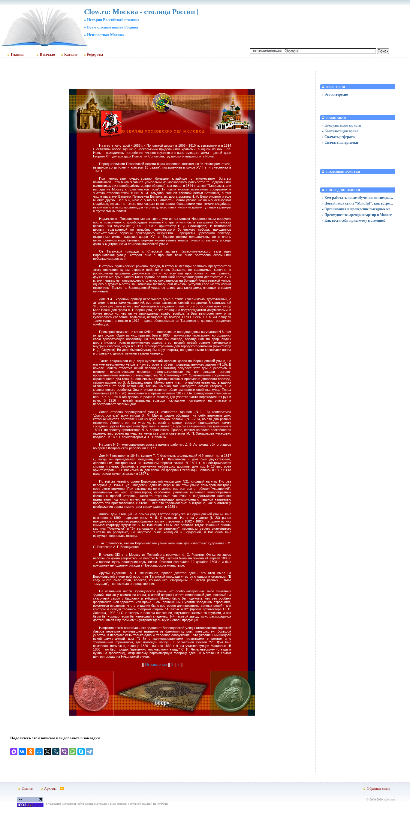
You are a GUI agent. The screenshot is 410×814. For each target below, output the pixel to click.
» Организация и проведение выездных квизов (358, 208)
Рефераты (95, 54)
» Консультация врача (340, 130)
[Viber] (64, 751)
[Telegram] (89, 751)
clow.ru (389, 799)
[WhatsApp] (72, 751)
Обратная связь (378, 788)
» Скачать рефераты (338, 136)
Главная (18, 54)
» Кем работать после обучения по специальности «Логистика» (358, 197)
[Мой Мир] (39, 751)
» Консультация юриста (341, 125)
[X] (47, 751)
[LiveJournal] (55, 751)
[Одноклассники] (30, 751)
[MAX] (13, 751)
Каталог (71, 54)
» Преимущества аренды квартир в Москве (357, 214)
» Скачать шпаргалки (340, 142)
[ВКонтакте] (22, 751)
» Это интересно (335, 94)
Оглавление (156, 664)
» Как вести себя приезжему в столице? (353, 220)
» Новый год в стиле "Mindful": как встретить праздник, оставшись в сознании (358, 203)
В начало (47, 54)
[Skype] (81, 751)
